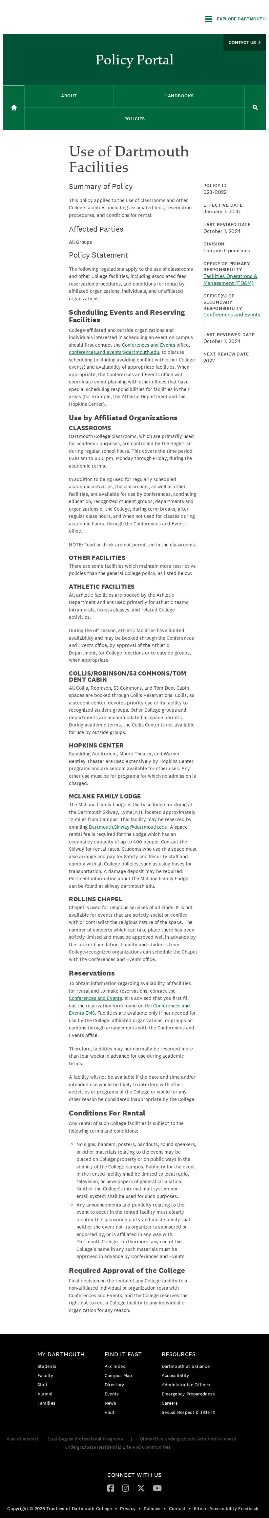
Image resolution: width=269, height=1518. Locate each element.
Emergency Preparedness (188, 1394)
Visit (110, 1412)
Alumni (45, 1394)
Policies (134, 119)
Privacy (127, 1508)
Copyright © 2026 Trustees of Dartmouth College (59, 1508)
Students (46, 1366)
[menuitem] (62, 1379)
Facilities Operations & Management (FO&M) (230, 280)
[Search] (255, 108)
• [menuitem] (116, 1508)
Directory (114, 1385)
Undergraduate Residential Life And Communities (118, 1447)
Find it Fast (123, 1354)
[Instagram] (125, 1487)
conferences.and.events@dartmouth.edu (114, 352)
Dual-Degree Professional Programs (85, 1439)
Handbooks (179, 96)
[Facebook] (110, 1487)
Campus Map (118, 1375)
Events (112, 1394)
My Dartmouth (61, 1354)
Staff (42, 1385)
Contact (177, 1508)
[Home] (13, 107)
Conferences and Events (148, 345)
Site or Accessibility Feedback (226, 1508)
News (110, 1403)
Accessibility (175, 1375)
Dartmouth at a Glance (186, 1366)
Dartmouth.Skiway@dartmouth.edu (128, 827)
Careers (170, 1403)
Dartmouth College (55, 17)
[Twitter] (141, 1487)
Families (46, 1403)
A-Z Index (115, 1366)
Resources (179, 1354)
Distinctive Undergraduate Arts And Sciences (188, 1439)
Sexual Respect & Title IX (189, 1412)
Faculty (45, 1375)
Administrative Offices (186, 1385)
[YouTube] (157, 1487)
